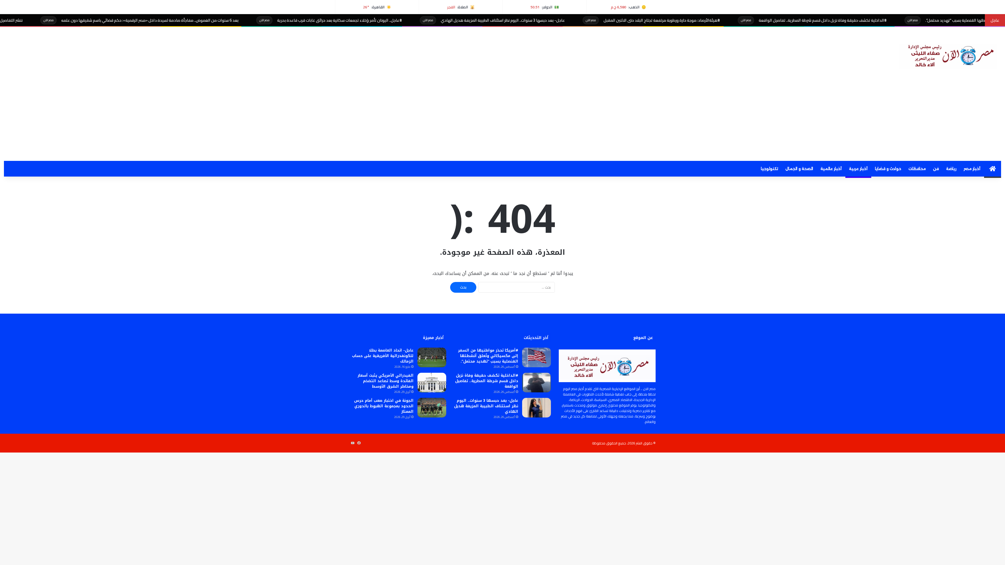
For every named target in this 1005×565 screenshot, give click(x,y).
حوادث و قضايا (888, 168)
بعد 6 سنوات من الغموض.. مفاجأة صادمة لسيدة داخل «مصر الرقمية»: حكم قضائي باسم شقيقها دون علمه (188, 20)
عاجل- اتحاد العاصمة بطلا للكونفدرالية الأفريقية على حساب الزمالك (383, 356)
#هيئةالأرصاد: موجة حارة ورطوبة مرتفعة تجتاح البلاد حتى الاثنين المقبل (700, 20)
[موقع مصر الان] (950, 54)
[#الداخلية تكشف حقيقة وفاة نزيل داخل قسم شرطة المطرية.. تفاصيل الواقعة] (536, 382)
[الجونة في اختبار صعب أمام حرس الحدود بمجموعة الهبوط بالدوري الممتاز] (431, 407)
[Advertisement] (502, 121)
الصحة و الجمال (799, 168)
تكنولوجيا (769, 168)
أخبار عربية (858, 168)
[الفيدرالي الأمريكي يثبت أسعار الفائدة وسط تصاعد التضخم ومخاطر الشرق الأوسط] (431, 382)
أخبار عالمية (831, 168)
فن (936, 168)
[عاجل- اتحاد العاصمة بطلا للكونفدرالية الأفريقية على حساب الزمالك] (431, 357)
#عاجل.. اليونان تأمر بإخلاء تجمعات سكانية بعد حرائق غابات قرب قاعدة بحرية (377, 20)
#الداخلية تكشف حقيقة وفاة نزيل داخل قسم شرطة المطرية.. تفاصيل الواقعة (861, 20)
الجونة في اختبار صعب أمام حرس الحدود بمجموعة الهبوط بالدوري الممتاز (384, 406)
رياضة (951, 168)
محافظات (917, 168)
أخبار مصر (972, 168)
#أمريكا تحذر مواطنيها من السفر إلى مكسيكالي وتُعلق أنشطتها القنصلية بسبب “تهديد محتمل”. (488, 356)
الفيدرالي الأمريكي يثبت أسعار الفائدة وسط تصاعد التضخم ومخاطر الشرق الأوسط (386, 381)
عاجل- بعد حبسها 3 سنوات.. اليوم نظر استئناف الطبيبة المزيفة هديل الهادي (541, 20)
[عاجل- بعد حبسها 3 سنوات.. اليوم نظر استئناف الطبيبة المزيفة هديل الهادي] (536, 407)
